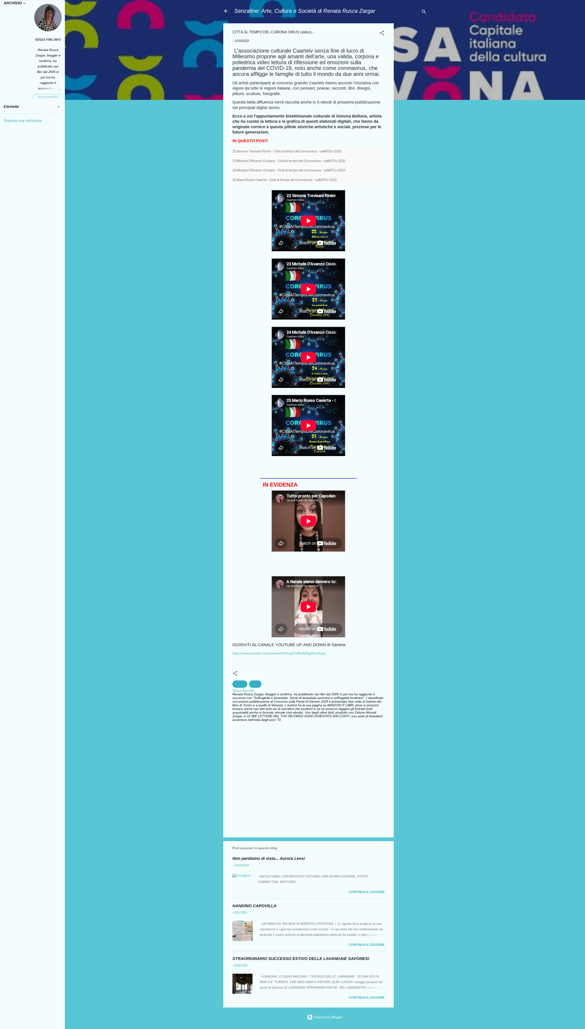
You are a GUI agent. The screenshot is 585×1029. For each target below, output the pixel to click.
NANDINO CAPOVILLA (254, 906)
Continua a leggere (367, 892)
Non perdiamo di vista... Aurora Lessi (268, 858)
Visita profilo (47, 97)
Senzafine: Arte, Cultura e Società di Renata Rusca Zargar (304, 11)
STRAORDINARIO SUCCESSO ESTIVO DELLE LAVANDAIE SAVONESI (300, 958)
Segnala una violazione (23, 121)
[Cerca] (424, 12)
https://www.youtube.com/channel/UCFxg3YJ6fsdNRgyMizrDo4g (278, 653)
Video (255, 684)
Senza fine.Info (48, 39)
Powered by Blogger (328, 1017)
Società (239, 684)
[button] (382, 33)
